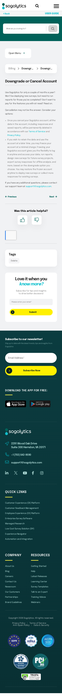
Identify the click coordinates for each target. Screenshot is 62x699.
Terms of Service (37, 132)
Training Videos (38, 597)
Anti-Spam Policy (21, 625)
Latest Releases (39, 576)
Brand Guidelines (13, 602)
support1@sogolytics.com (38, 186)
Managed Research (15, 524)
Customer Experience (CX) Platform (22, 503)
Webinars (35, 602)
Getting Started (38, 566)
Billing (11, 68)
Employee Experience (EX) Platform (22, 513)
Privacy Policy (13, 135)
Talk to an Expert (39, 592)
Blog (7, 571)
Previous (11, 197)
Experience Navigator (15, 534)
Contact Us (10, 582)
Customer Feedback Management (22, 508)
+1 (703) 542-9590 (21, 455)
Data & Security (41, 625)
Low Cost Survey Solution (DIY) (19, 529)
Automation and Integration (19, 539)
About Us (9, 566)
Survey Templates (39, 587)
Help (33, 571)
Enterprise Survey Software (18, 519)
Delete (14, 261)
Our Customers (12, 592)
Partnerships (11, 597)
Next (52, 197)
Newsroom (10, 587)
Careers (9, 576)
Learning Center (39, 582)
